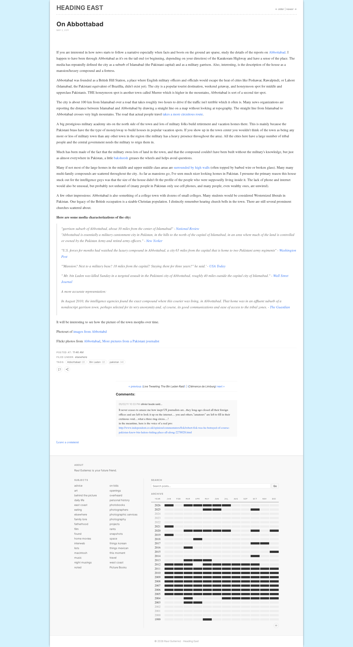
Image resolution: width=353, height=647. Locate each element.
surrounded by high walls (192, 167)
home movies (82, 538)
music (78, 557)
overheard (116, 495)
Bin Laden (97, 362)
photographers (119, 509)
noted (77, 567)
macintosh (80, 552)
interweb (79, 543)
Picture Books (118, 567)
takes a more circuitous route (183, 114)
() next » (206, 386)
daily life (79, 500)
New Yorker (154, 240)
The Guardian (280, 307)
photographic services (124, 514)
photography (118, 519)
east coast (80, 504)
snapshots (116, 533)
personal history (120, 500)
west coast (116, 562)
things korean (118, 543)
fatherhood (81, 524)
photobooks (117, 504)
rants (113, 528)
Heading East (79, 7)
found (77, 533)
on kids (114, 485)
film (76, 528)
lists (76, 548)
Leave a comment (67, 442)
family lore (80, 519)
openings (115, 490)
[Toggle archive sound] (276, 625)
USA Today (217, 266)
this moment (117, 552)
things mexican (119, 548)
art (76, 490)
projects (115, 524)
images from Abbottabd (90, 331)
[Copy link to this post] (67, 369)
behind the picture (85, 495)
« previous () (157, 386)
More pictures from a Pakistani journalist (130, 341)
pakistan (117, 362)
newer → (291, 9)
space (113, 538)
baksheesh (121, 157)
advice (78, 485)
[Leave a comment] (59, 369)
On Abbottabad (80, 24)
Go (275, 486)
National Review (187, 228)
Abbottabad (277, 52)
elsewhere (81, 357)
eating (78, 509)
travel (113, 557)
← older (279, 9)
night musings (83, 562)
